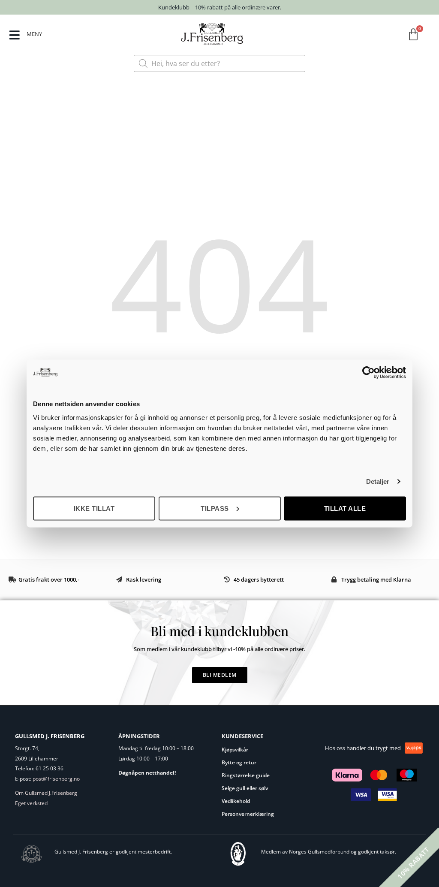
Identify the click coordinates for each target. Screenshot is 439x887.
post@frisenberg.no (56, 778)
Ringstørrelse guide (246, 775)
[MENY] (14, 35)
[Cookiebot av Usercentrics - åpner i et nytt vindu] (368, 372)
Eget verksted (31, 803)
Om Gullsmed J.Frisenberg (46, 792)
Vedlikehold (236, 801)
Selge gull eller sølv (245, 788)
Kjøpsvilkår (235, 749)
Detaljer (378, 481)
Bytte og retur (239, 762)
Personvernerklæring (248, 814)
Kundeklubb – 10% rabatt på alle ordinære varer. (219, 7)
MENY (34, 34)
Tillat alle (345, 508)
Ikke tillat (94, 508)
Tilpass (215, 508)
